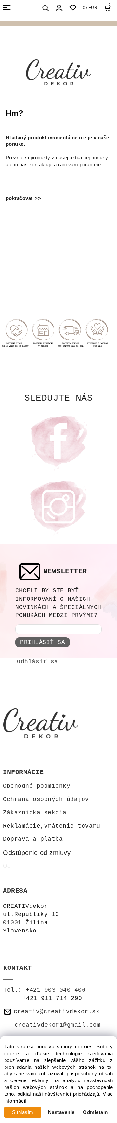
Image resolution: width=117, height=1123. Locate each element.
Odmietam (95, 1112)
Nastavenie (61, 1112)
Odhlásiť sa (37, 662)
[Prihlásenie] (59, 8)
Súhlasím (22, 1112)
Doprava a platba (33, 839)
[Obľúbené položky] (72, 8)
